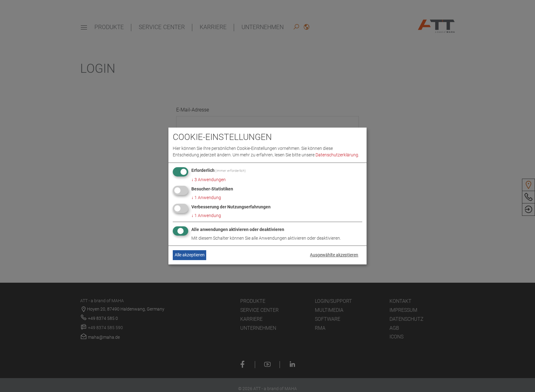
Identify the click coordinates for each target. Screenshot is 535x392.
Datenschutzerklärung (336, 154)
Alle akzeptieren (190, 254)
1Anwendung (206, 197)
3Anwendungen (208, 179)
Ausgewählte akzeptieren (334, 254)
